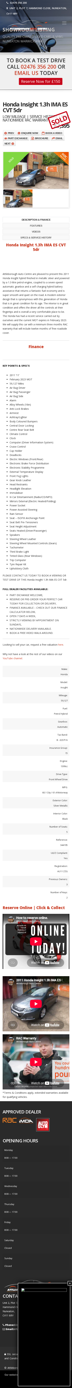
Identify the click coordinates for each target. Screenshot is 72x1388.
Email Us (26, 73)
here (60, 644)
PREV (11, 133)
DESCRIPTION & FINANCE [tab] (36, 219)
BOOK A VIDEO (53, 133)
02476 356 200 (18, 2)
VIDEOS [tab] (36, 231)
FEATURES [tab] (36, 225)
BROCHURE (41, 138)
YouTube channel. (13, 658)
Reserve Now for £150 (40, 81)
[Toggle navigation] (64, 22)
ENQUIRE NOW (29, 133)
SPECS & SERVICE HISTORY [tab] (36, 237)
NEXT (8, 143)
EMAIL (59, 138)
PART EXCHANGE (18, 138)
